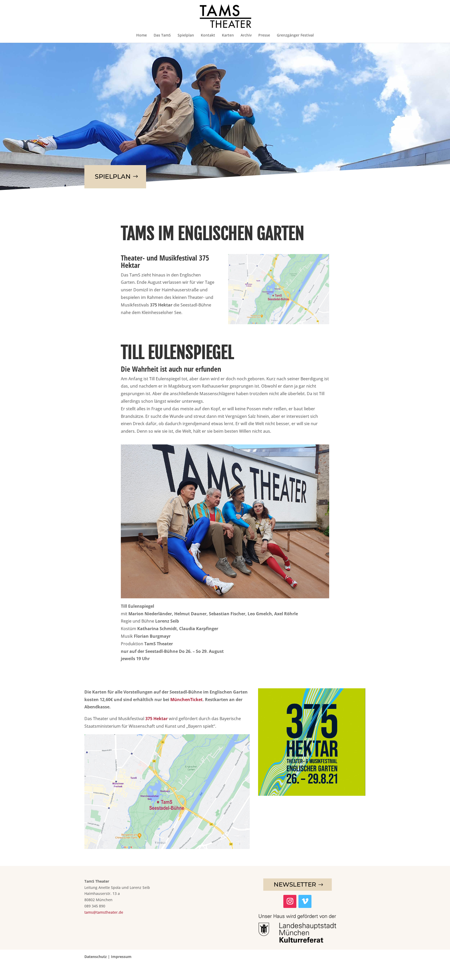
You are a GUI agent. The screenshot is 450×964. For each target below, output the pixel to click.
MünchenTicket (186, 699)
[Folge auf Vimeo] (304, 901)
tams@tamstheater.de (103, 912)
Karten (228, 35)
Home (141, 35)
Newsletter (295, 884)
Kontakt (208, 35)
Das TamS (162, 35)
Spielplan (186, 35)
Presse (264, 35)
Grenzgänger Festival (295, 35)
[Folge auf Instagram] (289, 901)
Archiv (246, 35)
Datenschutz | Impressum (108, 956)
